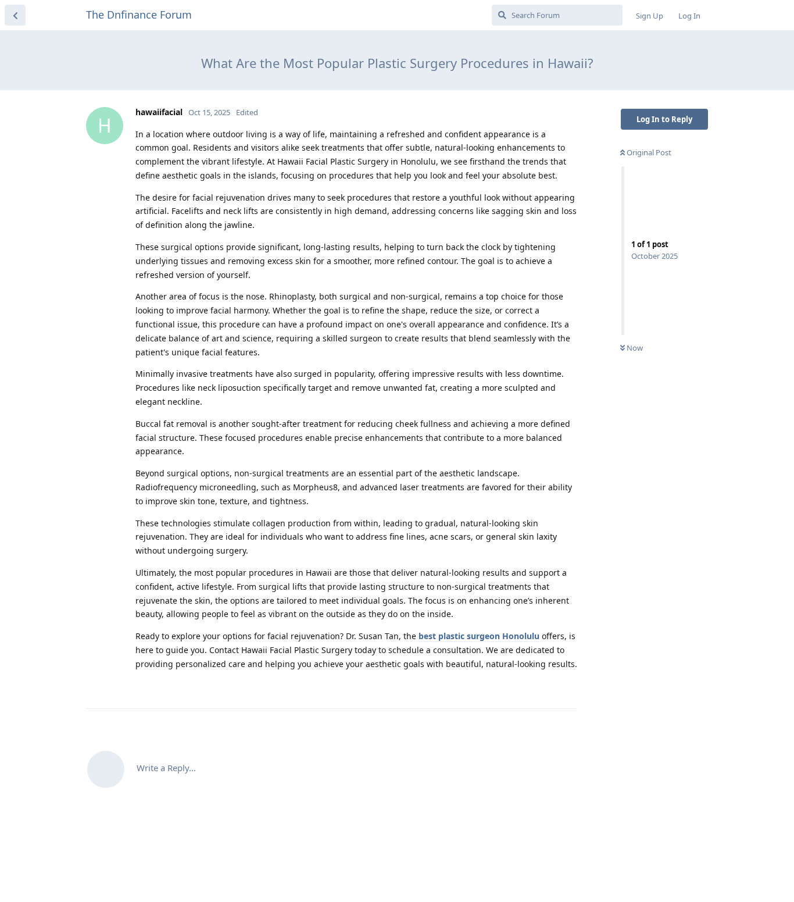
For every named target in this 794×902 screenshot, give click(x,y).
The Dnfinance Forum (139, 15)
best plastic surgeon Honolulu (479, 635)
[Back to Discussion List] (15, 15)
